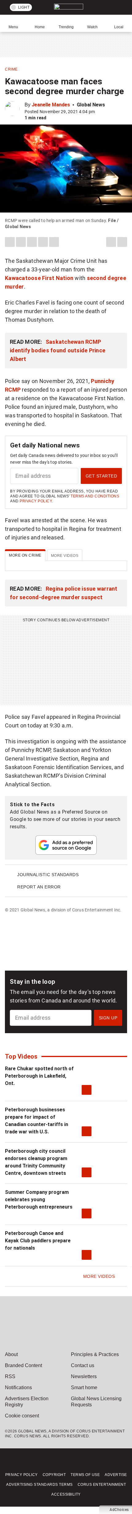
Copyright (54, 1475)
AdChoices (119, 1510)
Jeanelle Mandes (51, 105)
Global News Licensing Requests (96, 1402)
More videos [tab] (65, 556)
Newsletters (84, 1376)
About (11, 1354)
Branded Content (23, 1365)
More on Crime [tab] (25, 555)
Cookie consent (22, 1416)
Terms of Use (85, 1475)
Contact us (82, 1365)
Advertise (116, 1475)
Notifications (18, 1387)
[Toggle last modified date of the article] (99, 112)
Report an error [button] (39, 886)
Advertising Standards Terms (39, 1484)
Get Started (101, 475)
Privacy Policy (36, 501)
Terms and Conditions (95, 496)
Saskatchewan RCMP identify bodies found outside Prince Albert (57, 350)
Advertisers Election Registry (27, 1402)
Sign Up (108, 1017)
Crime (11, 69)
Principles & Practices (95, 1354)
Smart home (84, 1387)
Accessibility (66, 1494)
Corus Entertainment (102, 1484)
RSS (10, 1376)
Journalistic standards (48, 874)
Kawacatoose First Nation (39, 278)
